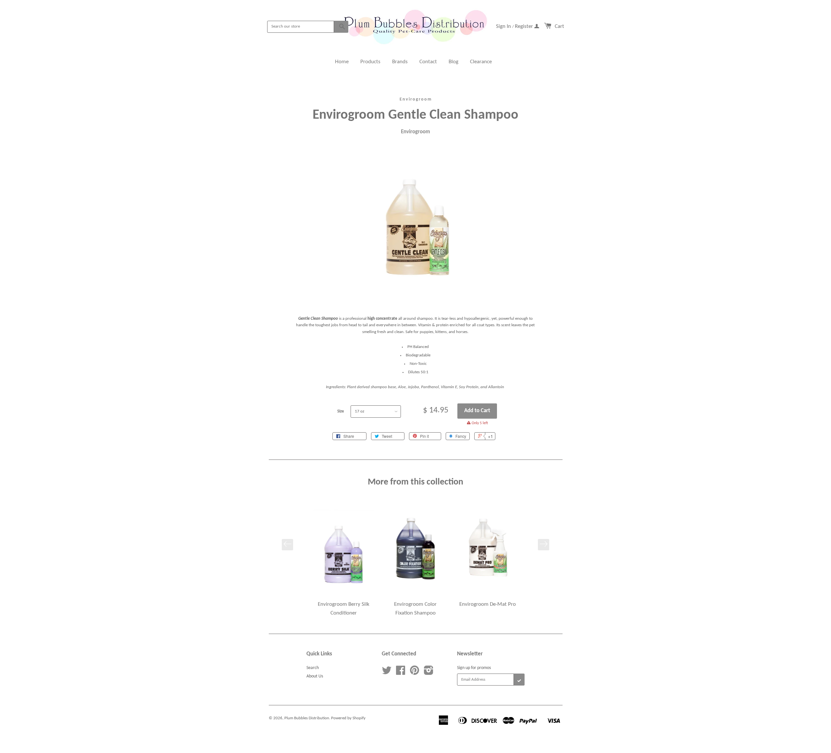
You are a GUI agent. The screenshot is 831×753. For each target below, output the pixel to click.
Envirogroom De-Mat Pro (487, 604)
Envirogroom (416, 99)
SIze (340, 411)
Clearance (481, 62)
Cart (559, 26)
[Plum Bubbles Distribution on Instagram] (429, 673)
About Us (314, 676)
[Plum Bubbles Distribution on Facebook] (400, 673)
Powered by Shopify (348, 718)
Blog (453, 62)
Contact (428, 62)
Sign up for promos (474, 668)
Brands (400, 62)
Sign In (504, 26)
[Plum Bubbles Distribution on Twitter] (386, 673)
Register (524, 26)
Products (370, 62)
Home (342, 62)
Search (312, 668)
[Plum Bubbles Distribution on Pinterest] (414, 673)
